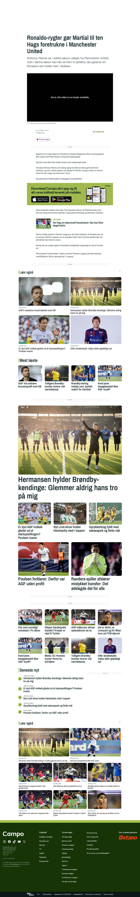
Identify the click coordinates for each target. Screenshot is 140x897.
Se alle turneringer (69, 882)
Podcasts (42, 857)
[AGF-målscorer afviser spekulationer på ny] (83, 617)
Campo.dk (6, 847)
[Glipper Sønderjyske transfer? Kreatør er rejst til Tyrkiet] (57, 617)
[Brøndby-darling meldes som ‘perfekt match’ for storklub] (83, 373)
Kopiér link (100, 132)
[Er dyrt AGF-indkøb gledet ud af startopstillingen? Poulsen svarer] (34, 513)
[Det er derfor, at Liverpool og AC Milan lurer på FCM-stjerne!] (110, 617)
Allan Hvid (41, 133)
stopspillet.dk (78, 894)
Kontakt (90, 845)
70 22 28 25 (67, 894)
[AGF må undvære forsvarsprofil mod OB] (30, 373)
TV (40, 849)
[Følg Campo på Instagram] (4, 841)
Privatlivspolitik (93, 849)
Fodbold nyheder (46, 837)
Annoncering (92, 833)
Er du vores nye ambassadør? (98, 853)
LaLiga (64, 853)
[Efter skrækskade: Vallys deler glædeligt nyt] (110, 646)
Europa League (68, 873)
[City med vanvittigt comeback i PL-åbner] (30, 617)
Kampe (42, 845)
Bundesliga (66, 857)
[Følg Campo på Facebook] (9, 841)
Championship (67, 849)
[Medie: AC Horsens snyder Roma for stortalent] (57, 646)
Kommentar (44, 861)
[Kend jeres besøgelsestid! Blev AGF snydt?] (110, 373)
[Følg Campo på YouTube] (19, 841)
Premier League (44, 139)
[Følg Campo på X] (24, 841)
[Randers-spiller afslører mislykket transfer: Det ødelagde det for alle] (96, 559)
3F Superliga (67, 837)
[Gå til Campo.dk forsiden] (13, 836)
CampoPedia (92, 841)
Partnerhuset (15, 864)
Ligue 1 (64, 865)
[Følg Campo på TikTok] (14, 841)
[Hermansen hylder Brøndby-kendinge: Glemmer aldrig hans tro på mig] (70, 440)
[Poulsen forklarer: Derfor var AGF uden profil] (43, 559)
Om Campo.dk (92, 837)
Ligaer (41, 853)
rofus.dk (98, 894)
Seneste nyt (44, 841)
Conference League (70, 877)
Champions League (69, 869)
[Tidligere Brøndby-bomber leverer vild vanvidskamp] (57, 373)
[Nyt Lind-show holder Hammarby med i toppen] (70, 513)
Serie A (65, 861)
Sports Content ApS (9, 849)
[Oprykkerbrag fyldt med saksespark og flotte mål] (105, 513)
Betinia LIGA (67, 841)
